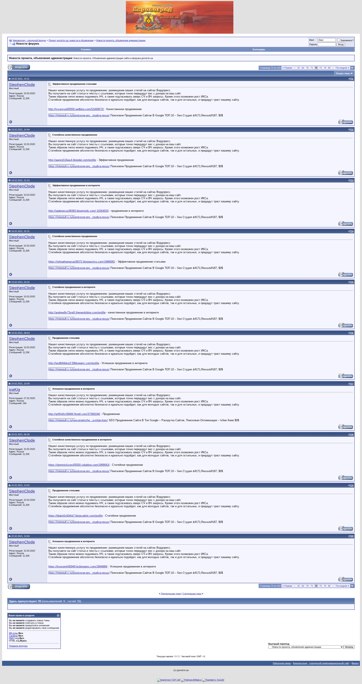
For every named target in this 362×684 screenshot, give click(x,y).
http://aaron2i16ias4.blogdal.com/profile (72, 160)
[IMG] (12, 638)
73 (320, 68)
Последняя (342, 68)
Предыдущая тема (171, 593)
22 (298, 68)
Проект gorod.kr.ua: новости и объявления (71, 40)
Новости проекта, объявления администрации (120, 40)
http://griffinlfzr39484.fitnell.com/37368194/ (74, 414)
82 (329, 68)
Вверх (355, 663)
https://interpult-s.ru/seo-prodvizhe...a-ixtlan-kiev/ (78, 420)
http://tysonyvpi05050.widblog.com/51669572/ (76, 109)
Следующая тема (192, 593)
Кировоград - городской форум (29, 40)
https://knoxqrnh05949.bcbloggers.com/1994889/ (77, 566)
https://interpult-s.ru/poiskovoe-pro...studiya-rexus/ (79, 115)
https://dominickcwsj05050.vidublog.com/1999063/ (79, 464)
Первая (287, 68)
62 (303, 68)
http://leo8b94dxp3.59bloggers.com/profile (73, 363)
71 (311, 68)
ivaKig (14, 389)
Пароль (313, 44)
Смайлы (13, 635)
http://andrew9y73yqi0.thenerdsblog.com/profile (77, 312)
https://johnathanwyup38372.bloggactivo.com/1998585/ (81, 261)
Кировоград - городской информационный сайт (321, 663)
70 (307, 68)
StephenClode (22, 84)
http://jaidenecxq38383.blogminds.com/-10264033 (78, 210)
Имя (311, 40)
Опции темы (343, 73)
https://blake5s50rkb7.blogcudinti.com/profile (75, 515)
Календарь (259, 49)
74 (325, 68)
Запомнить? (347, 40)
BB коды (13, 633)
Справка (86, 49)
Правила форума (18, 646)
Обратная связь (282, 663)
